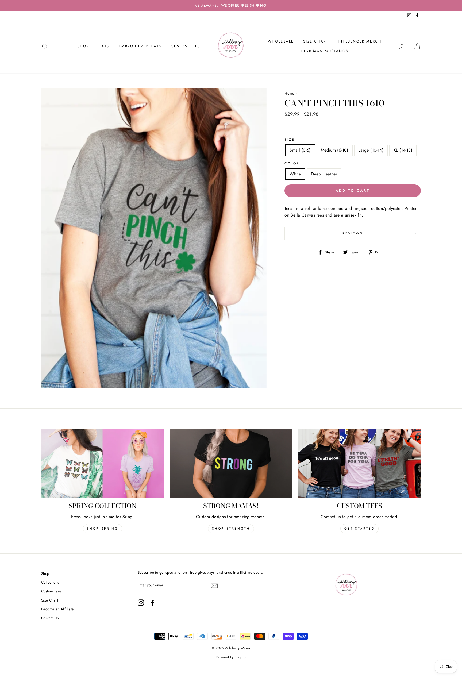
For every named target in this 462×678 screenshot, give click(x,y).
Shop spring (102, 528)
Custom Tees (185, 46)
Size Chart (315, 41)
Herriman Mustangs (324, 50)
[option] (231, 6)
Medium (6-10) (334, 150)
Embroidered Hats (140, 46)
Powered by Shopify (231, 657)
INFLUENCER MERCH (360, 41)
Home (289, 93)
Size (289, 139)
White (295, 174)
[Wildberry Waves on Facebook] (152, 602)
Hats (104, 46)
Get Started (359, 528)
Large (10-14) (371, 150)
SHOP (83, 46)
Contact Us (50, 618)
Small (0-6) (300, 150)
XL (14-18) (403, 150)
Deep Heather (324, 174)
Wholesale (281, 41)
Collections (50, 582)
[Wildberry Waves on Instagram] (141, 602)
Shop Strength (231, 528)
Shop (45, 573)
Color (291, 163)
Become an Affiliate (57, 609)
